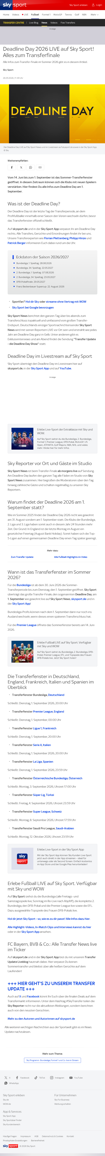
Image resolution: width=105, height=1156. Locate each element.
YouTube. (66, 368)
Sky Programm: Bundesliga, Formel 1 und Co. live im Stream (52, 1060)
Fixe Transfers (68, 22)
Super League (41, 811)
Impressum (26, 1136)
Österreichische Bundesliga (50, 778)
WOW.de (7, 1104)
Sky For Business (61, 1100)
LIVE (26, 14)
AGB (36, 1136)
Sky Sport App (40, 368)
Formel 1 (46, 14)
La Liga (37, 761)
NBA (84, 14)
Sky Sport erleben (78, 5)
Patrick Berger (17, 243)
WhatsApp (14, 1083)
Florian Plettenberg (56, 238)
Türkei (50, 795)
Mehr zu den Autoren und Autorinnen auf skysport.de (41, 1018)
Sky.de (6, 1100)
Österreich (75, 778)
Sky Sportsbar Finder (12, 1120)
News (44, 22)
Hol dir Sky (32, 301)
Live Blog (33, 22)
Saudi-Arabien (65, 828)
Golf (77, 14)
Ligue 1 (37, 728)
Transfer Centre (13, 22)
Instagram (59, 1078)
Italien (47, 745)
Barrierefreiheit (37, 1140)
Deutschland (56, 695)
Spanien (48, 761)
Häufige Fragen (10, 1136)
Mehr (93, 14)
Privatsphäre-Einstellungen (15, 1140)
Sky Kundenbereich (11, 1124)
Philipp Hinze (77, 238)
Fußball (35, 14)
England (59, 711)
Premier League (26, 625)
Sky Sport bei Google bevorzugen (33, 307)
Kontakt (70, 1136)
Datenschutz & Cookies (52, 1136)
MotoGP (57, 14)
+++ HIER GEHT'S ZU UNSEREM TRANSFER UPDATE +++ (51, 986)
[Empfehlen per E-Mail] (40, 167)
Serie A (37, 745)
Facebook (33, 996)
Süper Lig (39, 795)
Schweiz (56, 811)
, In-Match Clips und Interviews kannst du (49, 927)
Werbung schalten (62, 1104)
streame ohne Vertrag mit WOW (66, 301)
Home (6, 14)
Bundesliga (24, 585)
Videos (15, 14)
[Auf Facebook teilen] (12, 167)
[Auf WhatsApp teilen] (31, 167)
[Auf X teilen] (21, 167)
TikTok (42, 1078)
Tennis (68, 14)
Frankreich (49, 728)
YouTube (78, 1078)
